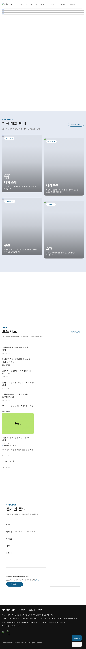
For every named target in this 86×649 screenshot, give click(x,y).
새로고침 (23, 573)
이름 (8, 524)
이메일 (9, 539)
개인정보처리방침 (9, 610)
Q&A (40, 610)
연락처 (9, 532)
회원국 (63, 4)
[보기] (37, 580)
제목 (8, 546)
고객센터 (72, 4)
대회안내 (34, 4)
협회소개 (24, 4)
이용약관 (22, 610)
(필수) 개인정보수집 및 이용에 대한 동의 (21, 580)
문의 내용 (10, 553)
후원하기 (44, 4)
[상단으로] (77, 644)
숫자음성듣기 (19, 573)
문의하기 (54, 4)
